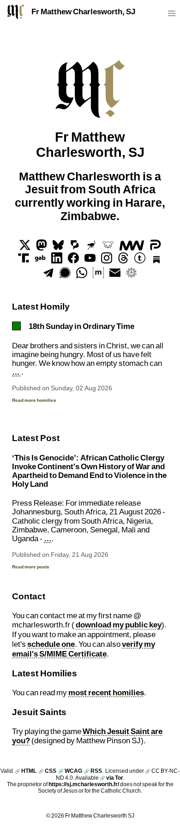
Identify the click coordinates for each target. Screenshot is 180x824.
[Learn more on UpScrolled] (74, 247)
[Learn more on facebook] (73, 260)
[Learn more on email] (114, 275)
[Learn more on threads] (123, 260)
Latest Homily (41, 306)
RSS (93, 770)
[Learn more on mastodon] (41, 247)
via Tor (111, 777)
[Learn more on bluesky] (58, 247)
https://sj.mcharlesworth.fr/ (83, 784)
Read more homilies (34, 400)
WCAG (70, 770)
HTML (25, 770)
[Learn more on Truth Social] (23, 260)
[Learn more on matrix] (98, 275)
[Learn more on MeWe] (131, 247)
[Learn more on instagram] (106, 260)
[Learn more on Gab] (40, 260)
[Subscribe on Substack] (156, 260)
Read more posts (30, 566)
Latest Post (36, 437)
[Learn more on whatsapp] (81, 275)
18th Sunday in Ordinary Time (81, 326)
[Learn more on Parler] (155, 247)
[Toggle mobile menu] (171, 15)
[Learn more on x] (24, 247)
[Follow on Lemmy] (108, 247)
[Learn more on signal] (65, 275)
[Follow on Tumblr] (139, 260)
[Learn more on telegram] (48, 275)
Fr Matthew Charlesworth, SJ (83, 11)
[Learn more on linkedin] (56, 260)
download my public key (119, 624)
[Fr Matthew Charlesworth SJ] (15, 11)
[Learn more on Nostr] (91, 247)
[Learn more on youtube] (90, 260)
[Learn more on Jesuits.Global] (131, 275)
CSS (47, 770)
